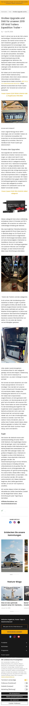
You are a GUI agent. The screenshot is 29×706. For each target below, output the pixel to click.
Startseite (4, 12)
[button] (25, 555)
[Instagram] (14, 637)
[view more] (26, 642)
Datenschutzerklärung (7, 677)
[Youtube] (19, 637)
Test (10, 12)
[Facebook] (10, 637)
